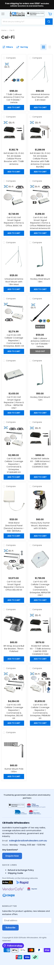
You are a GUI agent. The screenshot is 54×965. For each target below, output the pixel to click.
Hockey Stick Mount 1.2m (40, 398)
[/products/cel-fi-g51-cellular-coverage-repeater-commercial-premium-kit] (40, 682)
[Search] (49, 21)
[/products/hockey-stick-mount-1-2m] (40, 375)
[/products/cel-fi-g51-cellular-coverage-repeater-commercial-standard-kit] (14, 436)
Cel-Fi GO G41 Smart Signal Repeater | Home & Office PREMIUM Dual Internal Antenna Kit (40, 223)
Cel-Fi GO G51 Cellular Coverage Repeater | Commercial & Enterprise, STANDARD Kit (14, 465)
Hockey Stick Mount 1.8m (40, 280)
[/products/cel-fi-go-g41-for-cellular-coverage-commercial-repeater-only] (14, 375)
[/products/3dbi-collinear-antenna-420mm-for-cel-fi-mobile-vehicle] (40, 313)
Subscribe (10, 927)
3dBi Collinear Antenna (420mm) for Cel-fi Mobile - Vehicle (40, 342)
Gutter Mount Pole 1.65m (13, 770)
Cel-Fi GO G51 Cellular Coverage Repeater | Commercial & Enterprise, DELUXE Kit (14, 711)
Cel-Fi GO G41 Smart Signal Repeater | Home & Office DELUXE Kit (14, 585)
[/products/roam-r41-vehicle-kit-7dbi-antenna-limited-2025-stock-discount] (40, 623)
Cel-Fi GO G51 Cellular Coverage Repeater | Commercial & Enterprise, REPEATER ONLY (40, 588)
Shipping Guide (15, 873)
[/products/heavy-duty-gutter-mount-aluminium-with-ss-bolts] (40, 501)
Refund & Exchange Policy (21, 870)
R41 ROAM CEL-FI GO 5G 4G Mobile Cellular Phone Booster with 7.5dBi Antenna (14, 158)
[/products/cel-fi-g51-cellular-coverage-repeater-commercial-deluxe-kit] (14, 682)
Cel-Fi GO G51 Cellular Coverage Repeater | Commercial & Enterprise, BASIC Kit (14, 340)
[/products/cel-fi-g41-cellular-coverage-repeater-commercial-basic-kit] (14, 195)
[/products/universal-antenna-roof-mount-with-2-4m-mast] (40, 72)
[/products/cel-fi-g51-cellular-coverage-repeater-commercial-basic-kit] (14, 313)
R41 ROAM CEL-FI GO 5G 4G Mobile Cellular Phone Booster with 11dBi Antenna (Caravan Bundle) (40, 160)
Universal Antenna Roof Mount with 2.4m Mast (40, 97)
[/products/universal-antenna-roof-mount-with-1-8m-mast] (14, 257)
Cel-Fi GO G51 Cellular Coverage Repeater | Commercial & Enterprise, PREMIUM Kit (40, 711)
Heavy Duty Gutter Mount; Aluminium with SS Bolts (40, 525)
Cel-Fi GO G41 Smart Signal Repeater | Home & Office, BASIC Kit (14, 221)
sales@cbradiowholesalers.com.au (28, 840)
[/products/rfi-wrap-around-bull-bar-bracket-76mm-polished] (14, 623)
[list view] (50, 47)
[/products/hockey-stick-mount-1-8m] (40, 257)
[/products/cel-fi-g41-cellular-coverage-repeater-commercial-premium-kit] (40, 195)
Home (3, 30)
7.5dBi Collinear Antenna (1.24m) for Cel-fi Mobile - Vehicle (14, 98)
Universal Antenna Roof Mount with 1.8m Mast (14, 281)
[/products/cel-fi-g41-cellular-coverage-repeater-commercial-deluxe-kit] (14, 559)
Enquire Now (12, 855)
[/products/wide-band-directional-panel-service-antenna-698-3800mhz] (14, 501)
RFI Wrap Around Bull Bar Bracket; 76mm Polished (14, 648)
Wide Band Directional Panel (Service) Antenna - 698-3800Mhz (14, 526)
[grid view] (43, 47)
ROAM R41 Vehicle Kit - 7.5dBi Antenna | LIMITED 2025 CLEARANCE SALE (40, 649)
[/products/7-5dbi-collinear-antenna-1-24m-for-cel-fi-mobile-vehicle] (14, 72)
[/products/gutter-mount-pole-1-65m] (14, 747)
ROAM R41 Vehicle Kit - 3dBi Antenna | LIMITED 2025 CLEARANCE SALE (40, 462)
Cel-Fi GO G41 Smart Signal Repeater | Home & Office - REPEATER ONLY (14, 402)
